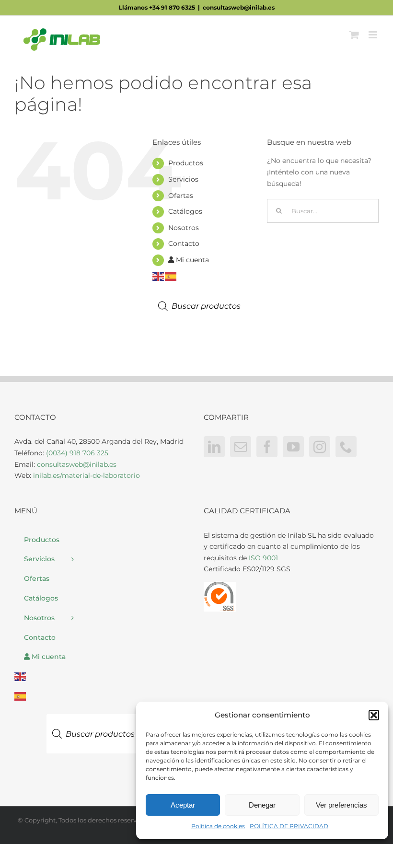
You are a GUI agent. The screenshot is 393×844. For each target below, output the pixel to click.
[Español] (171, 275)
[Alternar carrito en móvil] (354, 35)
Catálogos (185, 211)
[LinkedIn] (214, 446)
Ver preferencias (341, 805)
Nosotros (183, 227)
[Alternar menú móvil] (374, 35)
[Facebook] (266, 446)
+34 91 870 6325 (172, 7)
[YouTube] (293, 446)
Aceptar (183, 805)
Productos (185, 163)
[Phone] (346, 446)
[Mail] (240, 446)
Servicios (183, 179)
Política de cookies (218, 826)
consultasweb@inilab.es (239, 7)
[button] (374, 715)
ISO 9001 (263, 558)
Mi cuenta (191, 259)
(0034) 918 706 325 (77, 453)
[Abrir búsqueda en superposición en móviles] (207, 306)
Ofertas (180, 195)
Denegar (262, 805)
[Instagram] (319, 446)
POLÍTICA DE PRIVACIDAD (289, 826)
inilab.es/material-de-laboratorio (86, 475)
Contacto (183, 243)
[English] (158, 275)
